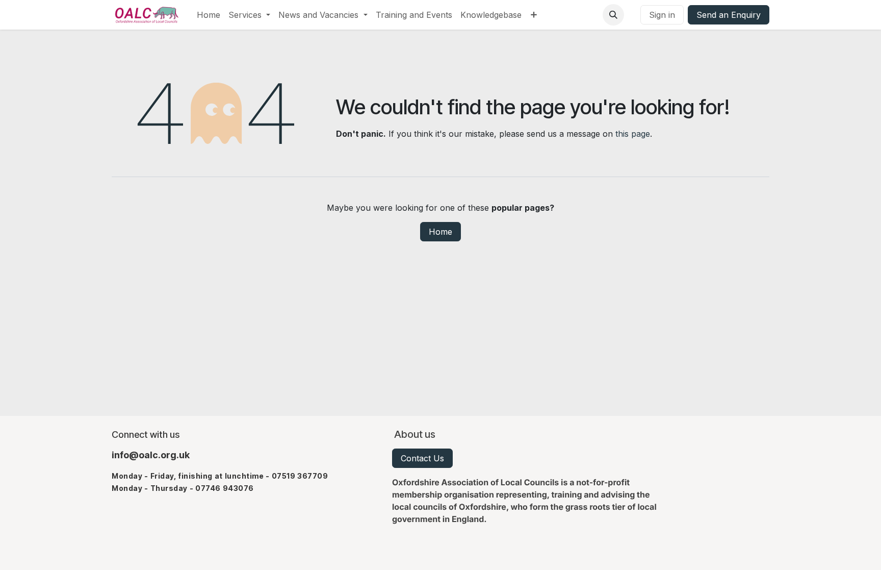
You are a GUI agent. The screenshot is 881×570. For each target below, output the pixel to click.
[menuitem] (208, 15)
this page (632, 134)
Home (440, 232)
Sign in (662, 15)
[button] (613, 15)
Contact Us (422, 458)
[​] (632, 15)
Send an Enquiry (728, 15)
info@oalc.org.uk (151, 455)
